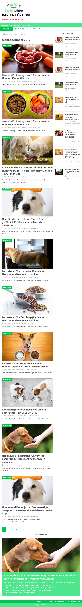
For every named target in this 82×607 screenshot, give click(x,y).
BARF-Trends (27, 25)
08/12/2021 (69, 43)
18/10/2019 (7, 516)
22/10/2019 (7, 81)
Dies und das (67, 34)
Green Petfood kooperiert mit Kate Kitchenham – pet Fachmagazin (28, 590)
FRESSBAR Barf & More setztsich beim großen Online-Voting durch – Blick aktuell (33, 588)
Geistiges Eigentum (60, 601)
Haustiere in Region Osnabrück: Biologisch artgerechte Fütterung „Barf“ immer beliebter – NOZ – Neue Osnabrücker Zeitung (72, 153)
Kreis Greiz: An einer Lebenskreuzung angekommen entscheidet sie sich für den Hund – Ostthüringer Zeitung (40, 577)
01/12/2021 (69, 58)
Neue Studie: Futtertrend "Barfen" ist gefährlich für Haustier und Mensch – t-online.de (24, 222)
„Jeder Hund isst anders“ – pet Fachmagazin (21, 593)
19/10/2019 (7, 177)
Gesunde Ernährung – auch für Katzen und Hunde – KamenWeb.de (26, 76)
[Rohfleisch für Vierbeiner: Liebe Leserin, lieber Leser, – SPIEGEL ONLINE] (27, 392)
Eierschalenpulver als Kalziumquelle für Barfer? (71, 54)
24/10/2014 (69, 140)
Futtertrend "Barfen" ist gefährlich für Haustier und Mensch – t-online (23, 272)
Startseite (5, 25)
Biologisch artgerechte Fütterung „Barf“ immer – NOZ (72, 171)
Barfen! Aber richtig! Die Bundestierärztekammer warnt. (72, 39)
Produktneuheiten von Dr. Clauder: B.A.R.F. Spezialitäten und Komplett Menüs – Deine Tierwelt (72, 134)
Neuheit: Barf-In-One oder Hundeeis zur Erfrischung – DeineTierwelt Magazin (72, 116)
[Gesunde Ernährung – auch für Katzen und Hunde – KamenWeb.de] (27, 58)
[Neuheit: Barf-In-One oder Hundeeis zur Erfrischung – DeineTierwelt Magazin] (59, 117)
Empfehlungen (15, 25)
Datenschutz (48, 601)
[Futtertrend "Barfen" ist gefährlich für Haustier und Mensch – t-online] (27, 254)
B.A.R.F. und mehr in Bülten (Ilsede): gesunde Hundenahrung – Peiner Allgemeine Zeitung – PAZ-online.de (27, 171)
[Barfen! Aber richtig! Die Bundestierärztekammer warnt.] (59, 40)
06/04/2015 (69, 160)
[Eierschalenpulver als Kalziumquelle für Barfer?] (59, 55)
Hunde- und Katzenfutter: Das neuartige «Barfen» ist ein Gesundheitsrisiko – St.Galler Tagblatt (27, 510)
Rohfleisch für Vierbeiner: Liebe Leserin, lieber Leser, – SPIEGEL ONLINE (24, 411)
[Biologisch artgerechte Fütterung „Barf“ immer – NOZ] (59, 172)
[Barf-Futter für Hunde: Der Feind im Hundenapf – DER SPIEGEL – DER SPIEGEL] (27, 346)
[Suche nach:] (70, 29)
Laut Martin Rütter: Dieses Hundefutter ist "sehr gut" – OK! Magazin (28, 585)
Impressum (39, 601)
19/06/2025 (69, 105)
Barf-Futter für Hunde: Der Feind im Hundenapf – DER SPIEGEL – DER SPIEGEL (25, 365)
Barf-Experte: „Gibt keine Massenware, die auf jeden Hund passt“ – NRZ (72, 100)
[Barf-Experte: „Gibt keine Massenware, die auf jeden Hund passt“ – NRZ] (59, 100)
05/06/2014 (69, 121)
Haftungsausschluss (74, 601)
